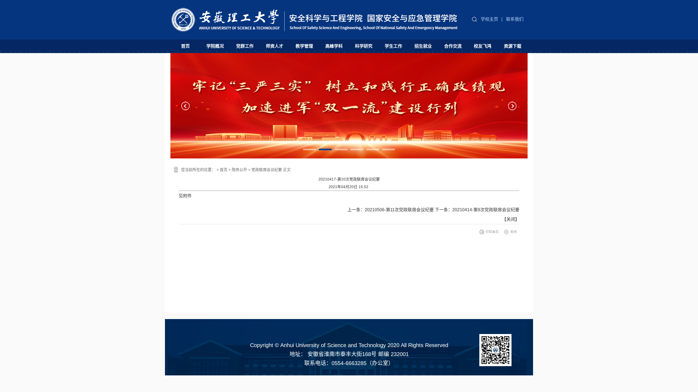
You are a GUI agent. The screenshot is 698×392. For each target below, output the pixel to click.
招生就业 (423, 46)
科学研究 (363, 46)
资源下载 (512, 46)
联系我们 (515, 19)
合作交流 (453, 46)
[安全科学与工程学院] (315, 16)
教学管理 (304, 46)
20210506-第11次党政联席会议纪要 (399, 209)
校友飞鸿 (482, 46)
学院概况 (215, 46)
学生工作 (393, 46)
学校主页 (489, 19)
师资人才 (274, 46)
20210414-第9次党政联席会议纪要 (485, 209)
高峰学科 (334, 46)
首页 (185, 46)
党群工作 (245, 46)
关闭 (510, 219)
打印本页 (492, 232)
